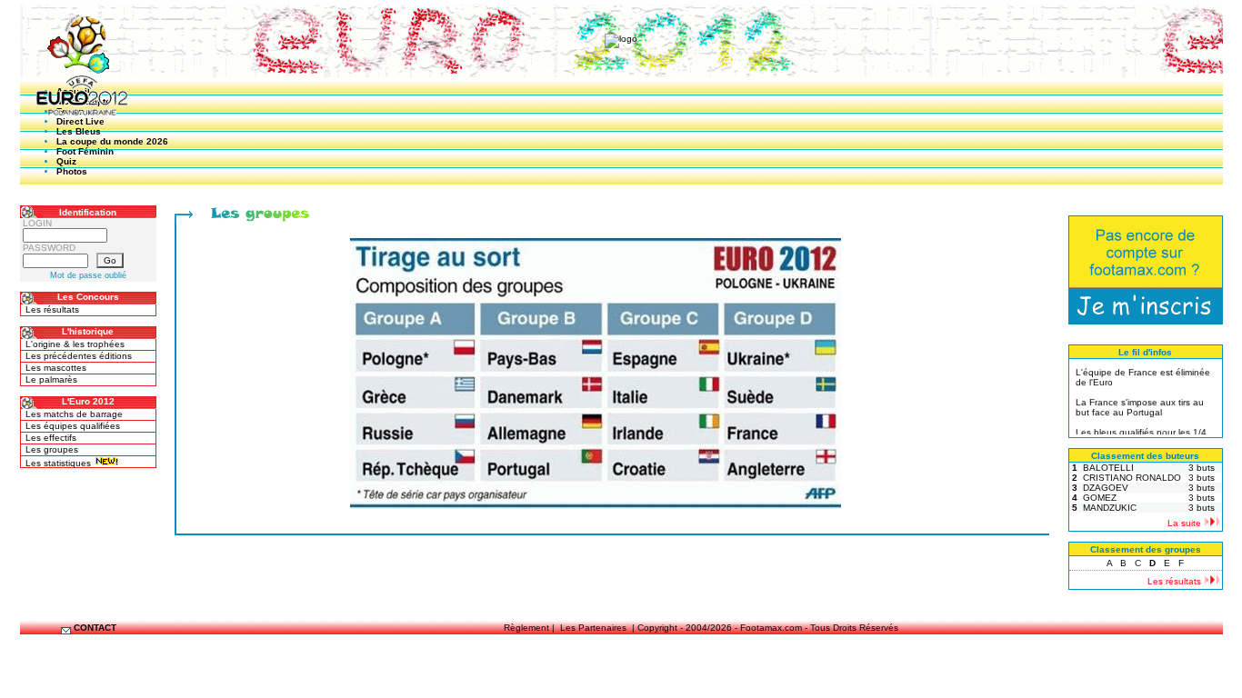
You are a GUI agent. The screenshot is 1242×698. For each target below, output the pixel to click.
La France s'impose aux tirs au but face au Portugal (1140, 404)
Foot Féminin (85, 151)
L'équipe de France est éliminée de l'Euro (1143, 374)
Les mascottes (55, 368)
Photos (71, 171)
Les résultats (52, 309)
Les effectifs (50, 438)
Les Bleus (78, 131)
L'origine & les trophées (75, 344)
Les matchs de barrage (74, 414)
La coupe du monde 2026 (112, 141)
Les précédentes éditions (78, 356)
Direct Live (80, 121)
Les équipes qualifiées (72, 426)
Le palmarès (51, 379)
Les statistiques (59, 463)
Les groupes (51, 449)
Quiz (66, 161)
